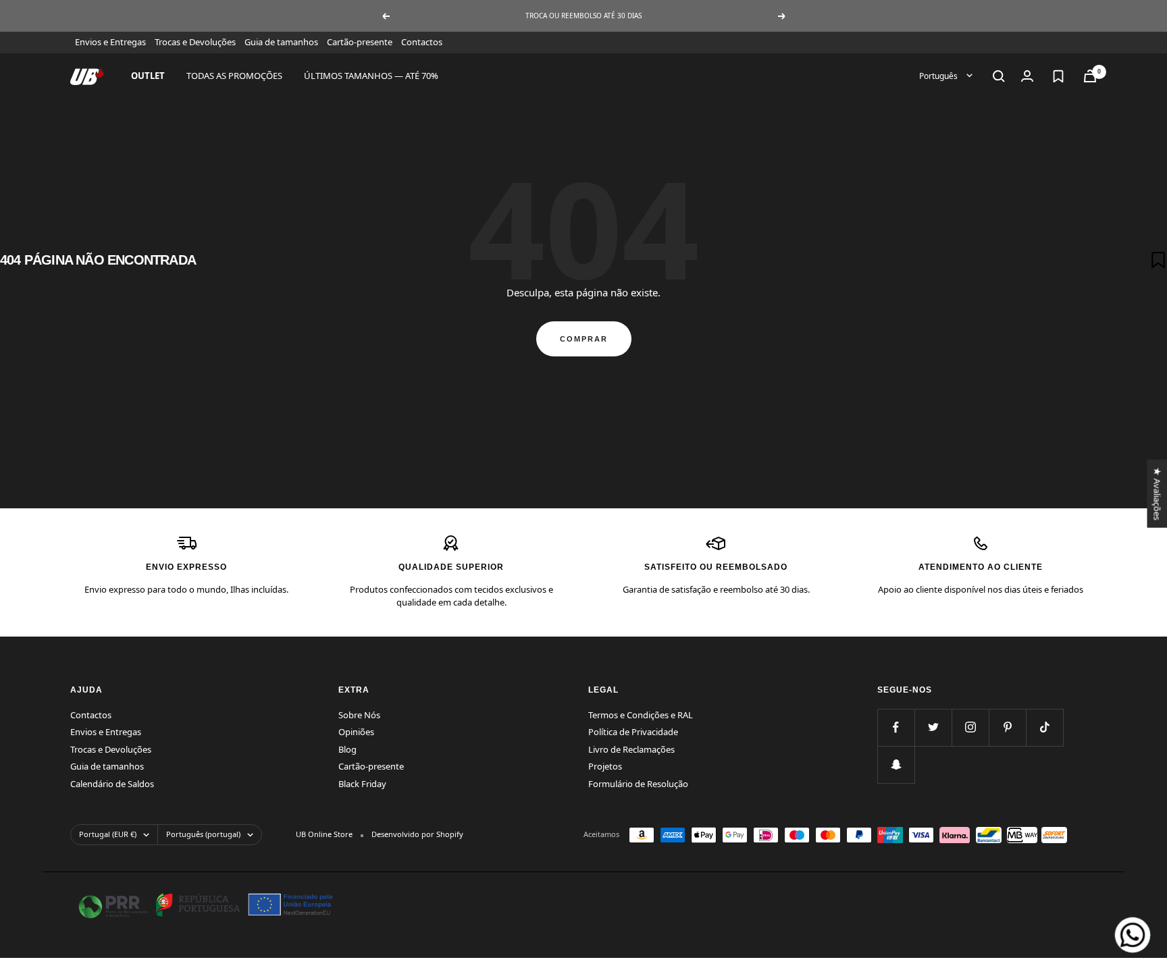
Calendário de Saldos (112, 784)
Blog (347, 749)
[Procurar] (999, 76)
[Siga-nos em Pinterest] (1007, 727)
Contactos (421, 42)
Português (939, 75)
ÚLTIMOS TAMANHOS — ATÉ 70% (371, 76)
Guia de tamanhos (281, 42)
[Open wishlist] (1058, 76)
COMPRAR (584, 339)
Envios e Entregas (110, 42)
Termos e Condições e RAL (640, 715)
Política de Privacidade (633, 732)
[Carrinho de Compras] (1090, 76)
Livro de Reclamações (631, 749)
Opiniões (356, 732)
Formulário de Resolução (638, 784)
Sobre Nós (359, 715)
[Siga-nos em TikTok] (1044, 727)
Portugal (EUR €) (107, 834)
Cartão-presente (359, 42)
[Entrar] (1027, 76)
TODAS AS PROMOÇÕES (234, 76)
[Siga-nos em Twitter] (933, 727)
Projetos (605, 766)
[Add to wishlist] (1158, 260)
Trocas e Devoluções (195, 42)
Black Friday (362, 784)
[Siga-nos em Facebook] (895, 727)
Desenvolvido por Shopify (417, 834)
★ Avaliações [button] (1157, 493)
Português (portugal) (203, 834)
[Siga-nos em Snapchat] (895, 764)
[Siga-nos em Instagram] (970, 727)
